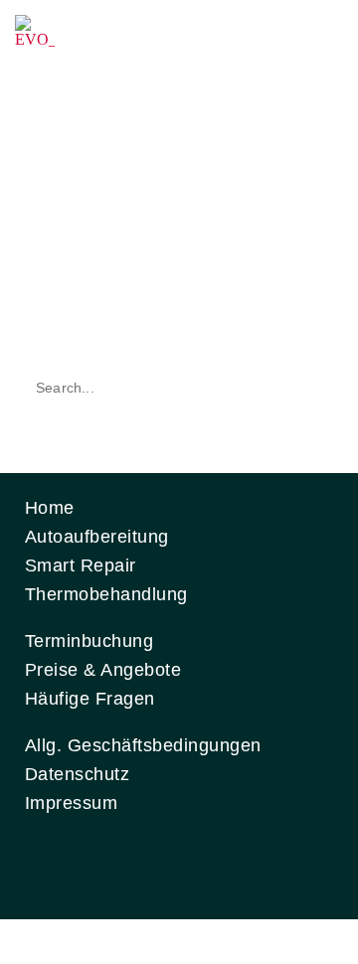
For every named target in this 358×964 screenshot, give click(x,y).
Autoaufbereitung (97, 537)
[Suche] (310, 387)
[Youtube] (161, 865)
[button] (322, 34)
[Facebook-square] (46, 865)
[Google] (219, 865)
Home (50, 508)
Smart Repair (80, 565)
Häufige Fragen (90, 699)
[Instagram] (103, 865)
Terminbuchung (89, 641)
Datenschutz (77, 774)
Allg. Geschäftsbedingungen (143, 745)
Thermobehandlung (106, 594)
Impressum (71, 803)
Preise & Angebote (103, 670)
